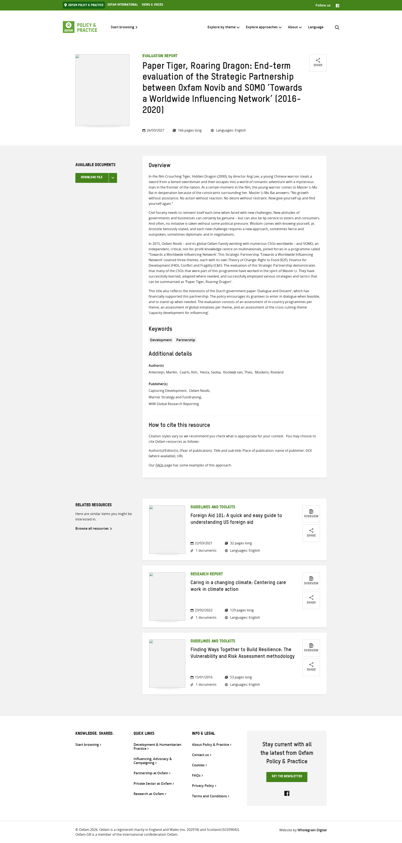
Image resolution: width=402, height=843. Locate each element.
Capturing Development (168, 390)
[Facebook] (337, 5)
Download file (91, 178)
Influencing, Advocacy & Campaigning (153, 761)
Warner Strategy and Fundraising (175, 397)
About (293, 27)
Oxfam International (122, 5)
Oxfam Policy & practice (85, 5)
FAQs (160, 465)
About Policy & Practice (210, 745)
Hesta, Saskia (210, 372)
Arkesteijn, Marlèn (163, 372)
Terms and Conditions (209, 796)
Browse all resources (92, 528)
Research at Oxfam (149, 794)
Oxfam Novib (199, 390)
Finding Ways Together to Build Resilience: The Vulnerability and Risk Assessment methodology (243, 653)
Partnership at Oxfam (151, 773)
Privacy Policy (203, 786)
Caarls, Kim (188, 372)
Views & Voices (152, 5)
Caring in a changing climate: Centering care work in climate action (238, 586)
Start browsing (122, 27)
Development (161, 340)
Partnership (185, 340)
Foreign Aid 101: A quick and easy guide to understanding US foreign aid (236, 519)
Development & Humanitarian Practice (157, 747)
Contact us (200, 755)
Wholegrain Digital (312, 830)
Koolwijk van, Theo (237, 372)
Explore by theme (221, 27)
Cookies (198, 765)
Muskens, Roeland (269, 372)
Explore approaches (262, 27)
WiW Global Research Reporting (174, 403)
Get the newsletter (287, 777)
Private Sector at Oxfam (153, 784)
